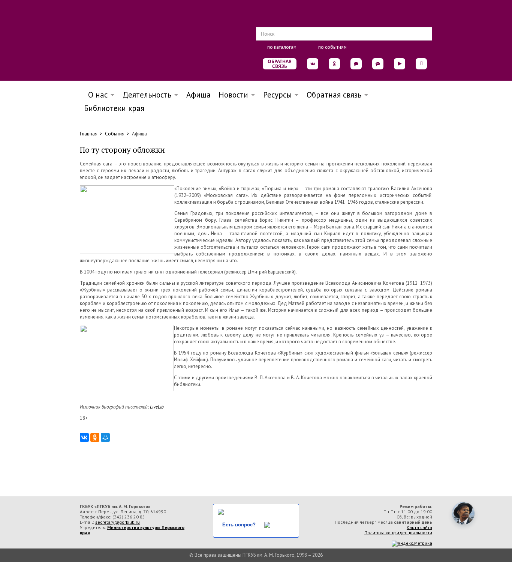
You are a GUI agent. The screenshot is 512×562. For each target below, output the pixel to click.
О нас (96, 95)
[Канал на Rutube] (399, 63)
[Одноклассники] (94, 437)
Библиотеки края (114, 108)
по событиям (332, 47)
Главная (88, 134)
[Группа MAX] (356, 63)
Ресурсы (277, 95)
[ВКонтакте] (84, 437)
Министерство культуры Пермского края (132, 529)
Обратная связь (280, 63)
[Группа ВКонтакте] (312, 63)
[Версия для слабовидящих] (421, 63)
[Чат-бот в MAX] (377, 63)
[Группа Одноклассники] (334, 63)
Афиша (198, 95)
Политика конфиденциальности (398, 532)
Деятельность (147, 95)
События (114, 134)
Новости (233, 95)
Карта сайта (419, 527)
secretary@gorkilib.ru (117, 522)
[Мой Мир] (105, 437)
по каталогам (281, 47)
